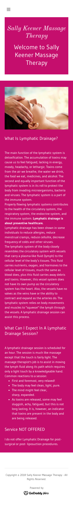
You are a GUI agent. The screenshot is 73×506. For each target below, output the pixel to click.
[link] (36, 32)
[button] (8, 9)
